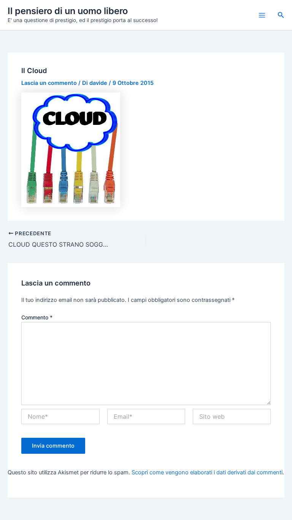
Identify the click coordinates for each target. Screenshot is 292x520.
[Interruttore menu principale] (262, 15)
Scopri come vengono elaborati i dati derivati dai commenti (207, 472)
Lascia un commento (49, 83)
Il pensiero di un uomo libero (68, 10)
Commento (36, 317)
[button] (281, 15)
